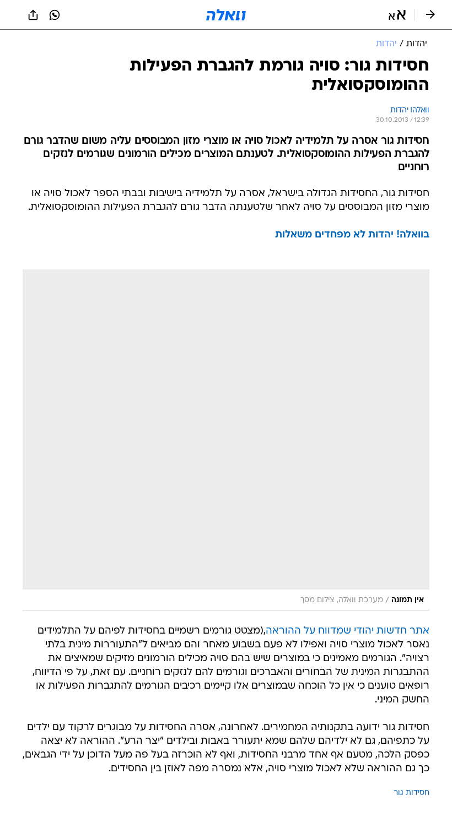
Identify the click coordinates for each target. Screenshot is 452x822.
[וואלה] (226, 14)
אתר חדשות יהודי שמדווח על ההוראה (347, 631)
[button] (397, 15)
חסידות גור (411, 793)
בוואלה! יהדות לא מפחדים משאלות (352, 235)
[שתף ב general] (33, 15)
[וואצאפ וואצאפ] (54, 14)
